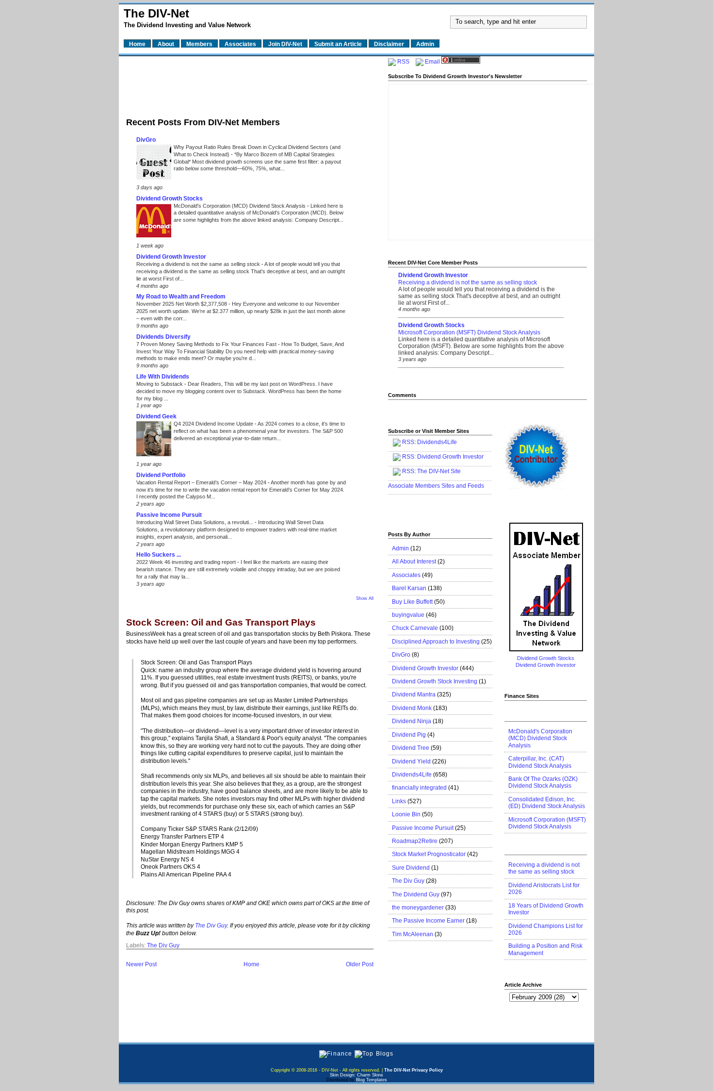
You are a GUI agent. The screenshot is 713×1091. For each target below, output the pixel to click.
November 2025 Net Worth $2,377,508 (182, 304)
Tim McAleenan (412, 934)
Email (432, 61)
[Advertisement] (249, 84)
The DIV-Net (156, 13)
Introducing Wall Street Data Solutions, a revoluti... (195, 522)
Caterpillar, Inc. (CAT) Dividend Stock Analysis (539, 762)
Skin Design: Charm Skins (356, 1075)
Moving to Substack (160, 384)
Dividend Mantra (414, 694)
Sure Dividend (411, 867)
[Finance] (335, 1053)
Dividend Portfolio (160, 475)
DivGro (146, 139)
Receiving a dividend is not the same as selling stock (198, 264)
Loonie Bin (406, 814)
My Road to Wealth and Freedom (181, 296)
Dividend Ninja (411, 721)
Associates (406, 575)
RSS (403, 61)
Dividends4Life (437, 442)
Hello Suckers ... (158, 554)
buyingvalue (408, 615)
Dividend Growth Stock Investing (434, 681)
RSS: (409, 456)
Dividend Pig (409, 734)
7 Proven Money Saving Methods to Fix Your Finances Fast (207, 344)
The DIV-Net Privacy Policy (413, 1070)
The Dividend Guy (415, 894)
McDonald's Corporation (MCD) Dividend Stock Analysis (240, 206)
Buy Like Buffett (412, 601)
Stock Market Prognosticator (429, 854)
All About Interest (414, 561)
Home (251, 964)
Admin (400, 548)
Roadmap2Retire (415, 841)
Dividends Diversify (163, 336)
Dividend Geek (156, 416)
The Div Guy (211, 925)
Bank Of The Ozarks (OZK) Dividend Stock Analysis (543, 782)
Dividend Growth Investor (171, 256)
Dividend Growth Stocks (169, 198)
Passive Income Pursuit (169, 515)
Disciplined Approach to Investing (436, 641)
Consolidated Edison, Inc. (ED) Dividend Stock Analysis (546, 803)
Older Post (359, 964)
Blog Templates (371, 1079)
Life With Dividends (162, 376)
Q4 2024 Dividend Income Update (214, 424)
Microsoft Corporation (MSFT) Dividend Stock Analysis (469, 332)
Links (399, 801)
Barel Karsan (409, 588)
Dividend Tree (410, 747)
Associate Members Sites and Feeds (436, 485)
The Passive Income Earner (428, 920)
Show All (364, 598)
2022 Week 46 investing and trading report (186, 562)
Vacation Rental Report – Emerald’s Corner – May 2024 (202, 482)
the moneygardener (418, 907)
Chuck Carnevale (415, 628)
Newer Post (141, 964)
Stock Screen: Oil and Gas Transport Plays (221, 623)
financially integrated (419, 787)
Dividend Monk (412, 708)
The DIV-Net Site (439, 471)
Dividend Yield (411, 761)
